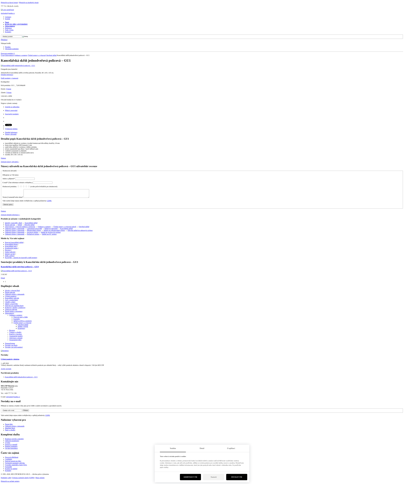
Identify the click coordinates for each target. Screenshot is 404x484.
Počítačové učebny (33, 234)
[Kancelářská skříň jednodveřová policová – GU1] (18, 65)
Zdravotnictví (9, 55)
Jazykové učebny (32, 232)
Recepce (8, 250)
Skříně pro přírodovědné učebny (54, 230)
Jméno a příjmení (9, 179)
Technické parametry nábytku (15, 463)
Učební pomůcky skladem (10, 359)
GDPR (49, 201)
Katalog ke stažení (11, 469)
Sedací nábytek (10, 252)
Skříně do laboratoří (51, 228)
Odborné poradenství (12, 441)
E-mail (18, 182)
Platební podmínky (11, 446)
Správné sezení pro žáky (13, 461)
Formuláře (8, 467)
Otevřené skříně (51, 55)
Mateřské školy (10, 428)
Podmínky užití (6, 478)
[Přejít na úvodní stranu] (7, 10)
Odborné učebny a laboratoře (14, 228)
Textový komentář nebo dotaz (13, 197)
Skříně (20, 225)
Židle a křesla (9, 256)
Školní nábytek (10, 225)
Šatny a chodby (10, 430)
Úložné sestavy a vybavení (37, 55)
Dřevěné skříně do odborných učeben (80, 230)
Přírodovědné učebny (34, 230)
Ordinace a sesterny (20, 55)
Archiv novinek (6, 369)
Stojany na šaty (10, 254)
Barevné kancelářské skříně (14, 242)
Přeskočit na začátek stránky (10, 481)
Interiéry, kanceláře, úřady (13, 223)
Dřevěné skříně (29, 225)
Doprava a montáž (11, 444)
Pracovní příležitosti (11, 457)
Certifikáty (8, 459)
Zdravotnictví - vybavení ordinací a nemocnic (20, 227)
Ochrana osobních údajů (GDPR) (23, 478)
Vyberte (8, 89)
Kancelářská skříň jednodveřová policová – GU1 (21, 377)
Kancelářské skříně (31, 223)
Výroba (7, 443)
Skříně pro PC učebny (49, 234)
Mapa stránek (40, 478)
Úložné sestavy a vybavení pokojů (64, 227)
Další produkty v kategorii (9, 78)
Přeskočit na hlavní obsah (9, 2)
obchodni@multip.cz (8, 13)
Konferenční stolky (11, 248)
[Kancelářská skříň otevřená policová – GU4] (16, 271)
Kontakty (8, 470)
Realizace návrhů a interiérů (14, 439)
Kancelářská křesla (11, 244)
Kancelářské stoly (11, 246)
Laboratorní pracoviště (34, 228)
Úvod (3, 55)
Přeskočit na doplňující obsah (29, 2)
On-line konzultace (11, 448)
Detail (3, 278)
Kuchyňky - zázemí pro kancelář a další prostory (21, 258)
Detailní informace (7, 75)
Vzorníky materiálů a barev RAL (16, 465)
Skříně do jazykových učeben (51, 232)
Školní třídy (9, 424)
